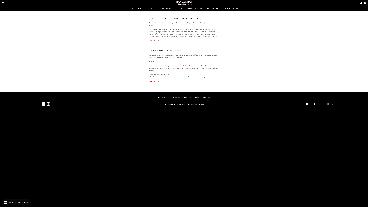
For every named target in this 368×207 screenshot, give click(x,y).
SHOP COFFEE (153, 8)
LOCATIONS (179, 8)
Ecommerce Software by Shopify (195, 104)
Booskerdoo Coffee (181, 66)
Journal (187, 97)
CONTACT (206, 97)
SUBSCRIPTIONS (212, 8)
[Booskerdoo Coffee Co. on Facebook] (43, 105)
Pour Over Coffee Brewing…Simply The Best (174, 18)
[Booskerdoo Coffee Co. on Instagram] (48, 105)
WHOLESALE (175, 97)
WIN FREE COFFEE (137, 8)
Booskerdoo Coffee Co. (176, 104)
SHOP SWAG (167, 8)
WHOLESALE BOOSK (194, 8)
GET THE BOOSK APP (230, 8)
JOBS (197, 97)
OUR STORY (162, 97)
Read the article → (156, 40)
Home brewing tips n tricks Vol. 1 (167, 50)
